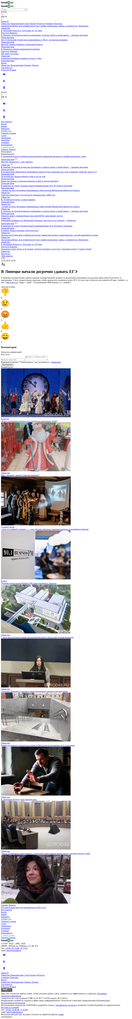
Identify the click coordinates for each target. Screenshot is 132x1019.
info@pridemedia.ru (14, 1012)
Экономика (6, 138)
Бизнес (33, 24)
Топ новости (6, 68)
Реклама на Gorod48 (10, 1007)
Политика (57, 24)
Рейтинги (5, 129)
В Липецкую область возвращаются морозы (20, 49)
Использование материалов (13, 1003)
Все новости (6, 122)
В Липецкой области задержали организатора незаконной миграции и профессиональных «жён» (43, 156)
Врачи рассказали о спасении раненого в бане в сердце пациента (29, 181)
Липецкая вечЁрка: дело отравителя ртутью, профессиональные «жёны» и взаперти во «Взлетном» (45, 26)
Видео (4, 63)
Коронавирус (7, 145)
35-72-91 (24, 948)
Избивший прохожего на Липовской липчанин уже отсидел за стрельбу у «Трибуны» (38, 220)
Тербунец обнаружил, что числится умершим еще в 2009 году (28, 195)
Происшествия (16, 24)
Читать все (5, 204)
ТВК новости (7, 256)
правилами (56, 362)
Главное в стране (8, 133)
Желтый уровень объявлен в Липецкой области (22, 44)
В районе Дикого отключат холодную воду (20, 230)
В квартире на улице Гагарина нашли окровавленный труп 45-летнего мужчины (36, 186)
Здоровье (49, 24)
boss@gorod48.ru (13, 950)
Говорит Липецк (31, 65)
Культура (40, 24)
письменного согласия (65, 1005)
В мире (13, 70)
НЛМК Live (6, 131)
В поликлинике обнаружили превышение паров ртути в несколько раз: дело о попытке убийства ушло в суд (49, 172)
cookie (61, 1014)
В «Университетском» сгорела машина (18, 200)
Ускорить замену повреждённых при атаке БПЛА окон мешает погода (32, 216)
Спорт (27, 24)
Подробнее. (102, 993)
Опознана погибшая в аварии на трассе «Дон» (21, 58)
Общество (5, 24)
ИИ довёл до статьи (9, 54)
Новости (5, 21)
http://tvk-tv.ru (12, 282)
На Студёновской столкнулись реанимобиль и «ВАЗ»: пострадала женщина (34, 40)
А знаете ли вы (7, 147)
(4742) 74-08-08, (13, 1010)
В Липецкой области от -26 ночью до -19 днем (21, 30)
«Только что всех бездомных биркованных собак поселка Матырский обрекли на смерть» (40, 190)
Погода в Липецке (9, 33)
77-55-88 (24, 1010)
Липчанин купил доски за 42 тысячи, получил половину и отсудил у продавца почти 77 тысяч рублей (46, 249)
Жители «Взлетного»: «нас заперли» (17, 162)
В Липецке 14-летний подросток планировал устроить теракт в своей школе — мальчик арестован (44, 35)
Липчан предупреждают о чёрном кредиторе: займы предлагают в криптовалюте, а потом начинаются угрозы (49, 235)
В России (5, 70)
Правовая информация (11, 996)
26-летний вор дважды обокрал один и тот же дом (23, 176)
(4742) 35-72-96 (12, 948)
